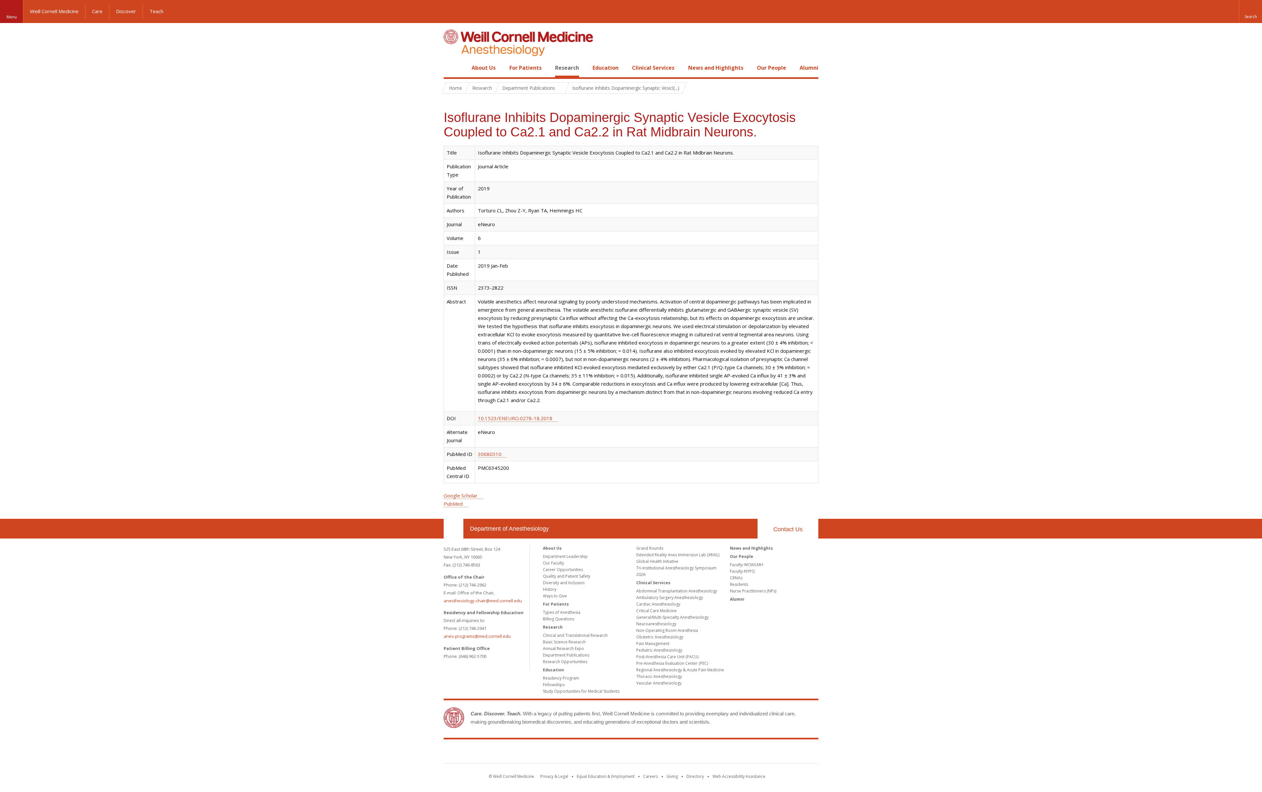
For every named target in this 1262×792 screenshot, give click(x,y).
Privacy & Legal (554, 776)
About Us (484, 67)
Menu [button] (12, 17)
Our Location (453, 529)
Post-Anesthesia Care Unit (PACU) (667, 657)
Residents (739, 584)
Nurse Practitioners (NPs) (753, 591)
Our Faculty (553, 563)
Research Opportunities (565, 661)
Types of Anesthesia (561, 612)
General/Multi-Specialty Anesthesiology (672, 617)
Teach (156, 11)
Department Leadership (565, 556)
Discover (126, 11)
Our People (771, 67)
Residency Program (561, 678)
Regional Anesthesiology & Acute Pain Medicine (680, 670)
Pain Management (652, 643)
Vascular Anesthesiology (659, 683)
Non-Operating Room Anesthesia (667, 630)
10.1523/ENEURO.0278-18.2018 (515, 418)
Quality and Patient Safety (566, 576)
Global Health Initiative (657, 561)
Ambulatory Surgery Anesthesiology (669, 597)
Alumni (809, 67)
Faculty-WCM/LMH (746, 564)
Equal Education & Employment (606, 776)
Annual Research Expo (563, 648)
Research (567, 67)
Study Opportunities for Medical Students (581, 691)
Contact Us (788, 529)
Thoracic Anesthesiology (659, 676)
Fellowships (554, 684)
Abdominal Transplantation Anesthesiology (676, 591)
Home (451, 68)
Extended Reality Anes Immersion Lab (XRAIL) (677, 555)
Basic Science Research (564, 642)
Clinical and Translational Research (575, 635)
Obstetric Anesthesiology (659, 637)
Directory (695, 776)
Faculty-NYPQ (742, 571)
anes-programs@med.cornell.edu (477, 636)
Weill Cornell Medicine (54, 11)
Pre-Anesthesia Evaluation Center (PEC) (672, 663)
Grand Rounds (649, 548)
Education (606, 67)
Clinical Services (653, 67)
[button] (1250, 11)
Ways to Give (555, 596)
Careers (650, 776)
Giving (672, 776)
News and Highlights (715, 67)
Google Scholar (461, 495)
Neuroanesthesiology (656, 624)
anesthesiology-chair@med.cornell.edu (483, 601)
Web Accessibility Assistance (739, 776)
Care (97, 11)
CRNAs (736, 578)
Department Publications (566, 655)
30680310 (490, 454)
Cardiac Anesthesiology (658, 604)
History (549, 589)
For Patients (525, 67)
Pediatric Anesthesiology (659, 650)
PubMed (453, 503)
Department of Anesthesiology (509, 528)
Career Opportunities (563, 569)
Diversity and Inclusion (564, 583)
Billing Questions (558, 619)
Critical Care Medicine (656, 610)
